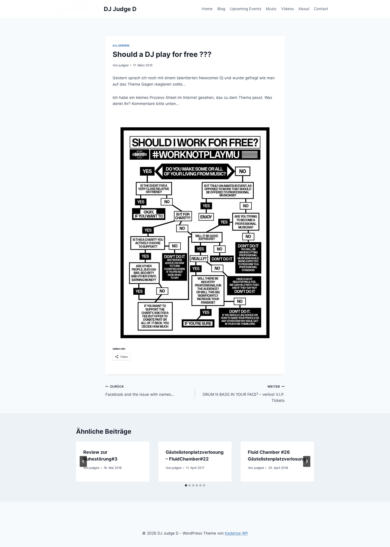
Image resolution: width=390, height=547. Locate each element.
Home (207, 9)
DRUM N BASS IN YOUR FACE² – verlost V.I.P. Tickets (244, 394)
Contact (321, 9)
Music (271, 9)
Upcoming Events (245, 9)
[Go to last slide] (83, 461)
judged (123, 65)
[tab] (186, 485)
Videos (287, 9)
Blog (221, 9)
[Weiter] (306, 461)
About (303, 9)
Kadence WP (236, 533)
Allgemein (121, 45)
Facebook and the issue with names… (139, 391)
